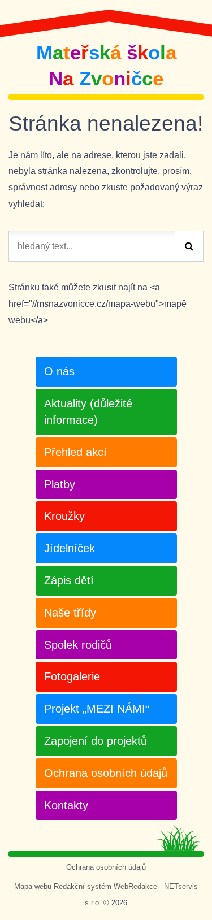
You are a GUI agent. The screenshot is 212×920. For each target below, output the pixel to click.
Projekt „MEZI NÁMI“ (96, 708)
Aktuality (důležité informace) (88, 411)
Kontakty (66, 805)
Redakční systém (82, 886)
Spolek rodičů (78, 645)
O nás (59, 371)
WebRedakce (135, 886)
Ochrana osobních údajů (105, 773)
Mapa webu (32, 886)
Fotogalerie (72, 676)
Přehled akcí (75, 452)
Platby (59, 484)
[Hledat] (189, 246)
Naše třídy (70, 612)
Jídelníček (69, 548)
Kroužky (64, 516)
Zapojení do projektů (95, 741)
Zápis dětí (69, 580)
